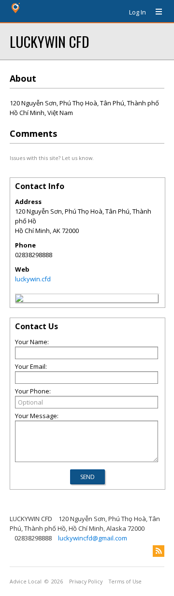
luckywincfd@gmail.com (92, 538)
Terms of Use (125, 581)
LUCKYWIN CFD (49, 41)
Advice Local (26, 581)
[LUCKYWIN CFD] (19, 299)
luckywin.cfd (33, 279)
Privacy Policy (85, 581)
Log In (137, 12)
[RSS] (158, 551)
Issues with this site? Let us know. (52, 157)
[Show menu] (155, 12)
